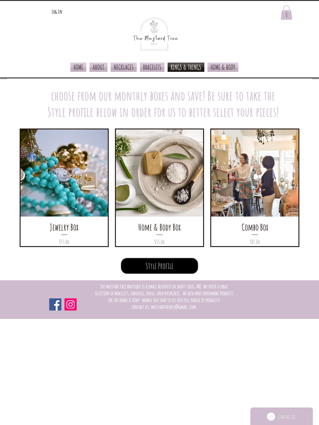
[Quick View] (64, 173)
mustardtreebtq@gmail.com (173, 306)
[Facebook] (55, 304)
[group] (159, 187)
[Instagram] (70, 304)
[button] (286, 12)
